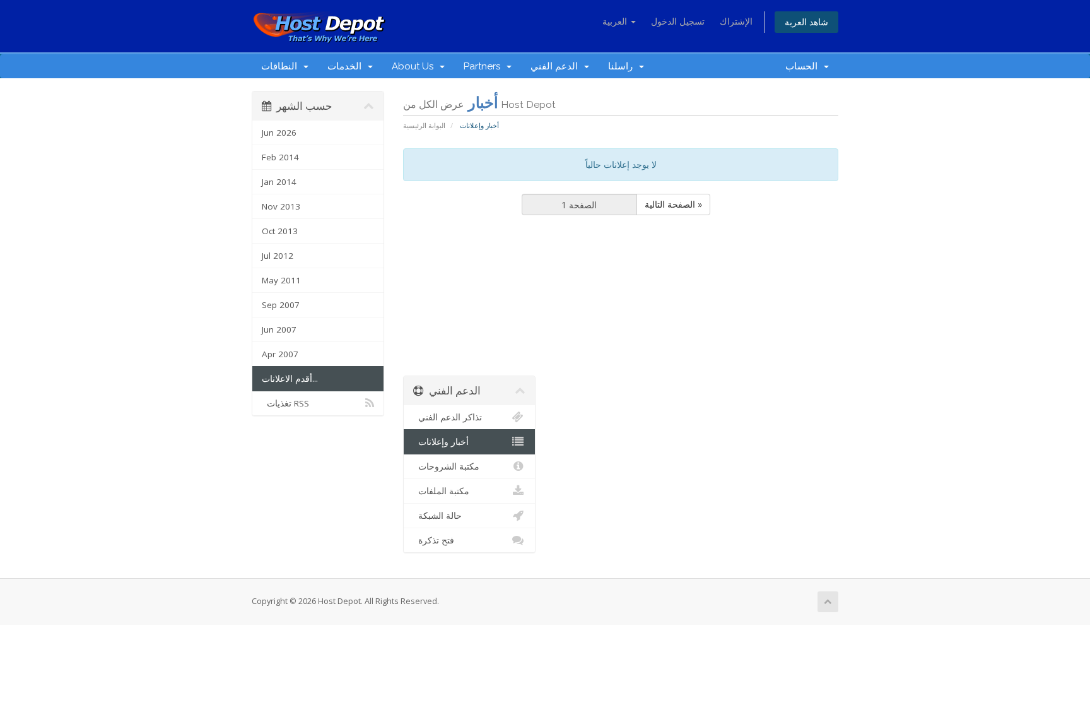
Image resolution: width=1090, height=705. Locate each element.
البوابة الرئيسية (424, 125)
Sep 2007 (281, 305)
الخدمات (346, 66)
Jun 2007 (279, 329)
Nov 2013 (281, 206)
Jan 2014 (279, 181)
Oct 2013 (280, 231)
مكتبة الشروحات (446, 466)
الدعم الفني (556, 66)
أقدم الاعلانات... (290, 378)
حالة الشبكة (437, 515)
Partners (484, 66)
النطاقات (281, 66)
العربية (616, 21)
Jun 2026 (279, 132)
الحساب (804, 66)
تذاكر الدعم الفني (447, 417)
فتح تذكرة (433, 540)
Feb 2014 (280, 157)
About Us (415, 66)
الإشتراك (736, 21)
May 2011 (281, 280)
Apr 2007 (280, 354)
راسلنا (623, 66)
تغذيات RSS (285, 403)
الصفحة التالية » (673, 204)
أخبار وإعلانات (441, 441)
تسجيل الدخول (678, 21)
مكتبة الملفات (441, 491)
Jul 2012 (277, 255)
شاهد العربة (806, 22)
